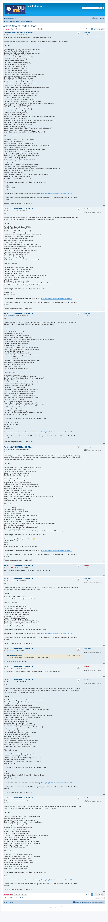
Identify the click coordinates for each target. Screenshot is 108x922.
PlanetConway (87, 32)
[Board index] (15, 9)
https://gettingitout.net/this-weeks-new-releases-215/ (56, 783)
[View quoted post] (21, 655)
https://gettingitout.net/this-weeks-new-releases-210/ (56, 193)
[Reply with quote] (78, 33)
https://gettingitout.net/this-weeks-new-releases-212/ (56, 432)
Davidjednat (87, 565)
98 (87, 34)
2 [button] (94, 29)
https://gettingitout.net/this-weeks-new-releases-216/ (56, 880)
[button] (104, 29)
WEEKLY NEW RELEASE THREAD (19, 26)
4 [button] (99, 29)
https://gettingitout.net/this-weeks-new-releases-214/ (56, 633)
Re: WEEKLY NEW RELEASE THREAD (18, 209)
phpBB (48, 906)
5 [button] (101, 29)
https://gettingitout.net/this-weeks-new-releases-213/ (56, 550)
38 (87, 567)
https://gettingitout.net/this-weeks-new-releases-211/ (56, 298)
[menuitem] (14, 18)
